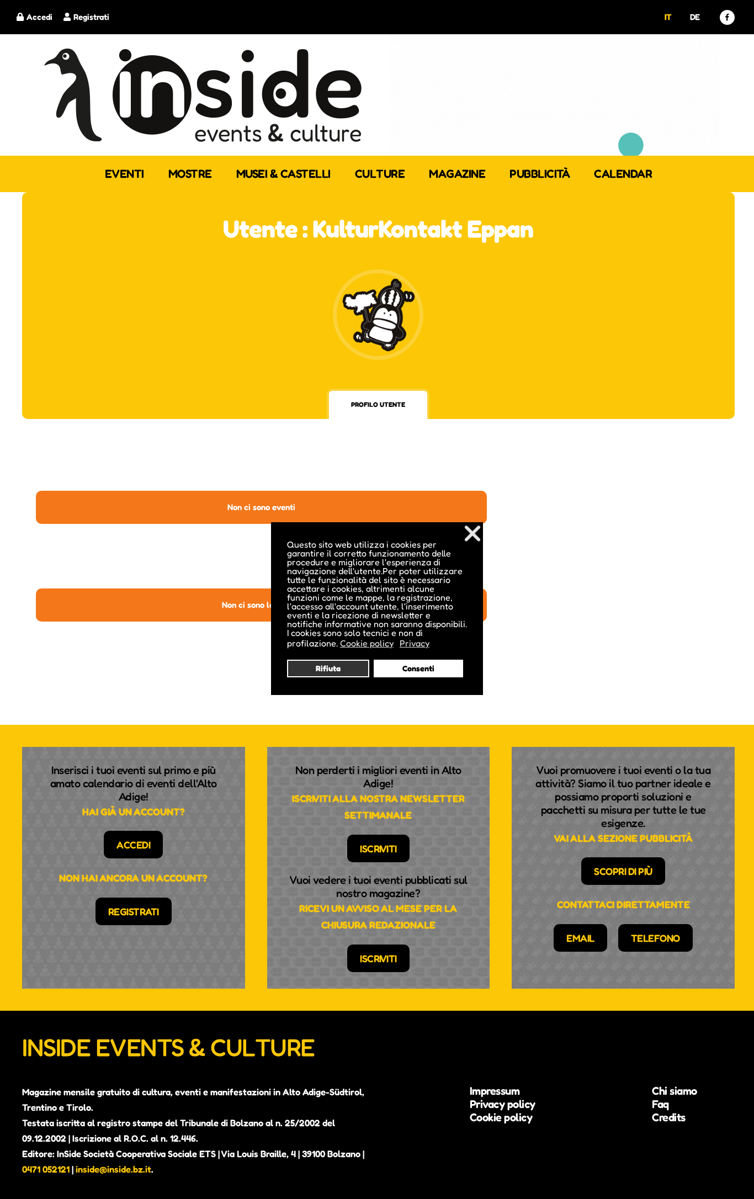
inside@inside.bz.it (113, 1169)
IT (668, 17)
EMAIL (580, 938)
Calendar (623, 174)
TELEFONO (655, 938)
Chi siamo (674, 1090)
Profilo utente (378, 404)
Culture (380, 174)
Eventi (124, 174)
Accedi (39, 17)
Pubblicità (539, 174)
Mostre (190, 174)
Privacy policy (502, 1104)
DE (695, 17)
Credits (669, 1117)
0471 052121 (46, 1169)
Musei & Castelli (283, 174)
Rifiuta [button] (328, 668)
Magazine (457, 174)
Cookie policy (501, 1117)
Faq (660, 1104)
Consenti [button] (418, 668)
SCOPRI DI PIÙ (623, 871)
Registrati (91, 17)
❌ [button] (472, 533)
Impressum (495, 1090)
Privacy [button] (414, 643)
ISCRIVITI (378, 848)
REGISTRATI (133, 911)
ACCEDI (133, 845)
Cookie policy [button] (367, 643)
